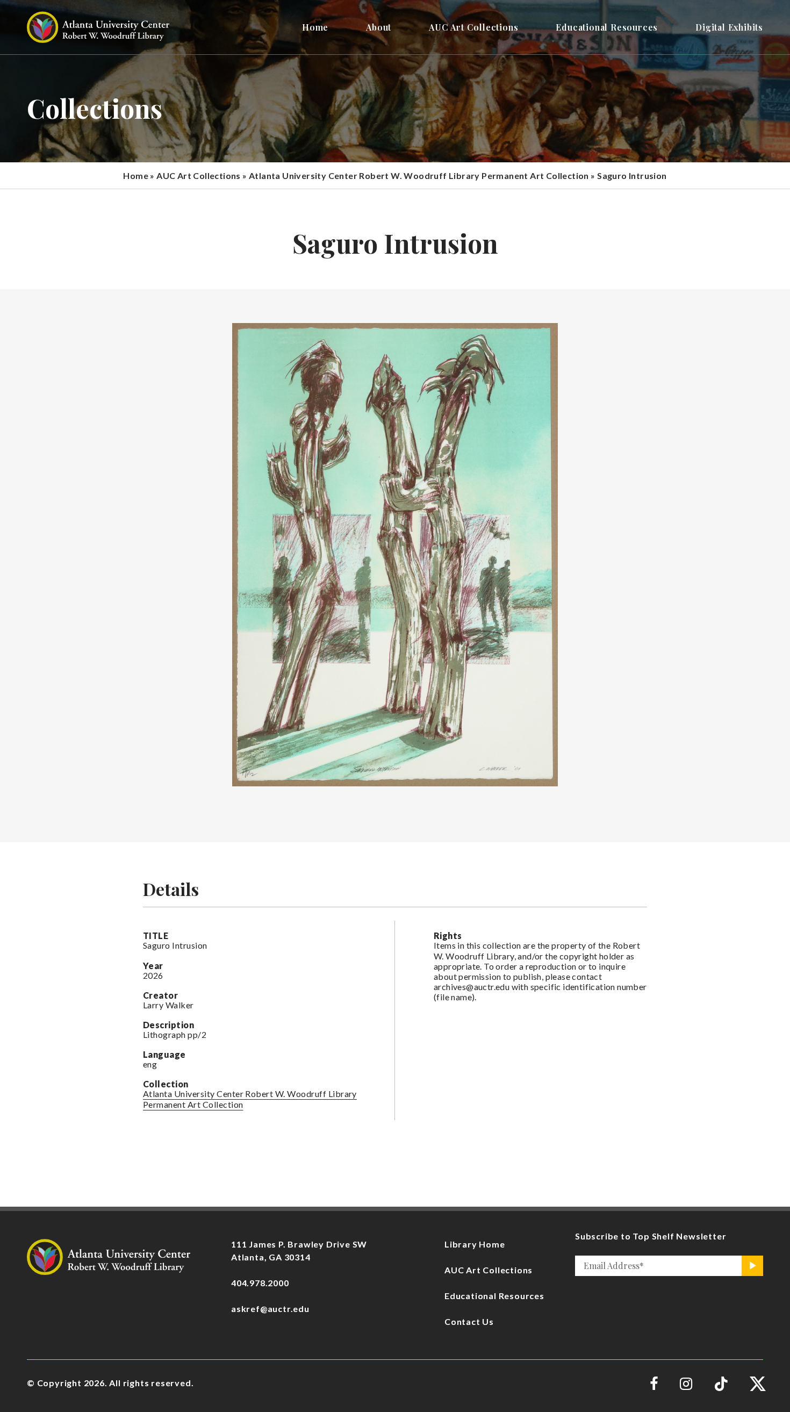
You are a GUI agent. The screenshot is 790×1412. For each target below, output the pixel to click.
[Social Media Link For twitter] (756, 1384)
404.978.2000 (260, 1283)
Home (135, 175)
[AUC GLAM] (108, 1255)
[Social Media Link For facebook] (654, 1384)
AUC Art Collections (198, 175)
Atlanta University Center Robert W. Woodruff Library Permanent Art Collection (419, 175)
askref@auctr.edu (270, 1308)
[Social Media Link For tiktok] (721, 1384)
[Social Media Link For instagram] (686, 1384)
